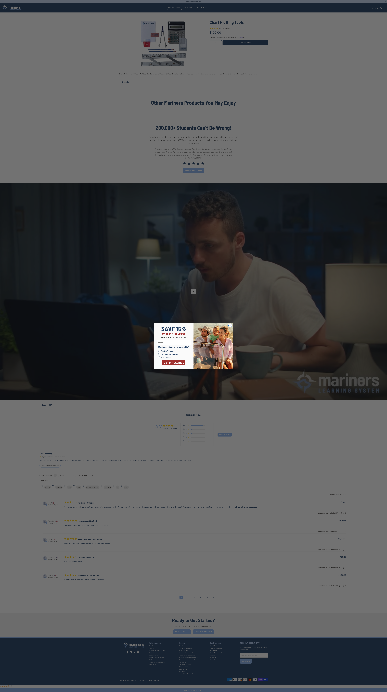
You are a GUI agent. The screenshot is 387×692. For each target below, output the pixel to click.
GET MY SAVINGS (174, 362)
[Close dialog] (230, 325)
